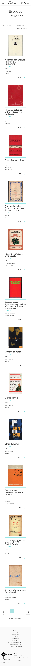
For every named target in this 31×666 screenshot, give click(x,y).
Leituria (15, 630)
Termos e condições (15, 646)
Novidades (15, 640)
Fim (28, 611)
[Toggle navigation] (3, 2)
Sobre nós (15, 638)
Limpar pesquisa (22, 28)
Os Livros (15, 632)
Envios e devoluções (15, 644)
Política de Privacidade (15, 642)
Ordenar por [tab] (6, 25)
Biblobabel (15, 634)
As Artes (15, 636)
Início (3, 612)
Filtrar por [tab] (20, 25)
